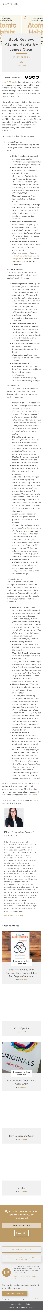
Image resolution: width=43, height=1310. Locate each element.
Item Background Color (21, 1136)
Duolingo (31, 528)
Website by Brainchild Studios (21, 1307)
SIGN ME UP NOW (14, 1293)
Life (21, 62)
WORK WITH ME (21, 1249)
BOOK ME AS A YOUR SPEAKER (21, 1258)
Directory (21, 1188)
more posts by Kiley (15, 915)
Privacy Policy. (35, 1299)
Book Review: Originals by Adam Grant (21, 1082)
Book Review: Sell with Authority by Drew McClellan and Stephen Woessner (21, 973)
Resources (21, 65)
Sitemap (14, 1304)
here (35, 795)
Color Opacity (21, 1028)
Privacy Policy (25, 1304)
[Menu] (39, 4)
